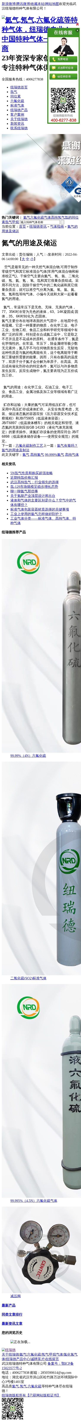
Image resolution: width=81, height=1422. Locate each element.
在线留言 (52, 1359)
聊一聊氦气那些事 (24, 491)
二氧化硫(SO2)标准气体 (28, 978)
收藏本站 (37, 4)
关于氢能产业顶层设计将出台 (32, 496)
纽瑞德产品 (19, 110)
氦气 (26, 217)
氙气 (13, 92)
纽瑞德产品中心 (18, 1359)
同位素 (15, 96)
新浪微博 (9, 4)
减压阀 (15, 1296)
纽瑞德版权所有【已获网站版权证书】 (31, 1395)
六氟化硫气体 (40, 217)
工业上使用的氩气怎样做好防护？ (36, 514)
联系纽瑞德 (19, 128)
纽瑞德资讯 (38, 226)
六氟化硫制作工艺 (29, 445)
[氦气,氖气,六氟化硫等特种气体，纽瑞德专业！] (40, 29)
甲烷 (15, 222)
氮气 (25, 454)
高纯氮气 (37, 454)
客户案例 (17, 114)
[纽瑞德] (9, 1350)
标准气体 (17, 105)
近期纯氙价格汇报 (24, 477)
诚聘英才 (37, 1359)
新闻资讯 (17, 123)
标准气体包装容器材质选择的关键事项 (39, 509)
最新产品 (9, 1305)
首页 (22, 226)
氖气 (45, 1354)
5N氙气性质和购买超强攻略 (31, 473)
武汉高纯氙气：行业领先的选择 (34, 482)
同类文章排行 (12, 1314)
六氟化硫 (17, 101)
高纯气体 (72, 454)
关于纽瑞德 (19, 119)
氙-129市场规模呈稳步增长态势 (34, 486)
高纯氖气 (58, 217)
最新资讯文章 (12, 1323)
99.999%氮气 (54, 454)
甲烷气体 (56, 1354)
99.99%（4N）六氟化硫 (28, 755)
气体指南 (57, 226)
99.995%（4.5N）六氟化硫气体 (33, 1201)
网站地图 (52, 4)
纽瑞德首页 (19, 87)
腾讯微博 (23, 4)
